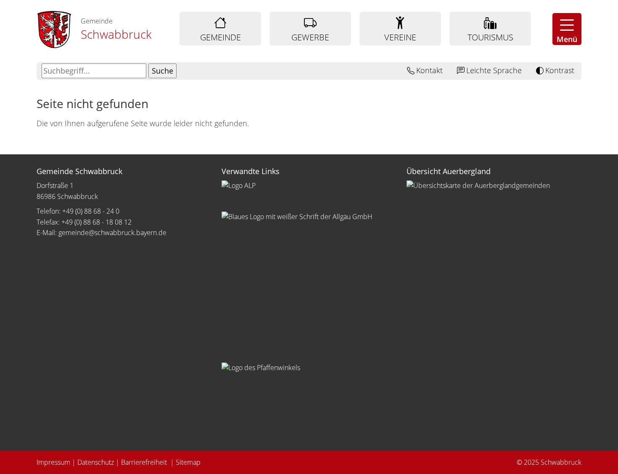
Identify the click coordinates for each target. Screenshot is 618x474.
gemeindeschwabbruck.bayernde (112, 232)
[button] (566, 29)
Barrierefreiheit (145, 462)
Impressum (53, 462)
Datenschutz (95, 462)
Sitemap (188, 462)
